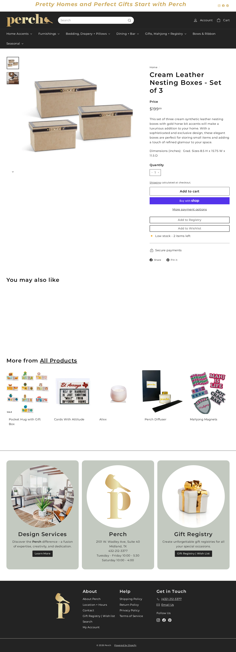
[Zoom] (80, 115)
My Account (91, 627)
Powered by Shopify (125, 645)
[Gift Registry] (193, 496)
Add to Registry (189, 220)
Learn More (43, 553)
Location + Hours (95, 604)
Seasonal (13, 43)
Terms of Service (131, 616)
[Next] (12, 171)
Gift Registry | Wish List (193, 553)
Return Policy (129, 604)
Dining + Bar (126, 34)
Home (153, 67)
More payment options (189, 209)
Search (87, 621)
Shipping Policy (131, 599)
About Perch (92, 599)
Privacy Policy (130, 610)
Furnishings (47, 34)
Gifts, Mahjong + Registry (164, 34)
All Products (58, 360)
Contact (88, 610)
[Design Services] (42, 496)
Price (154, 102)
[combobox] (96, 20)
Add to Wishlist (189, 228)
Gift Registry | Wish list (99, 616)
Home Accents (18, 34)
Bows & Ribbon (204, 34)
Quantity (157, 165)
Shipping (155, 182)
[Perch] (118, 496)
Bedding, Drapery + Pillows (87, 34)
